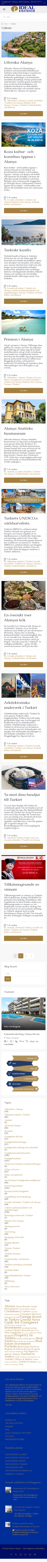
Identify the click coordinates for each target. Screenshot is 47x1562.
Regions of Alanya (14, 1349)
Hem (6, 24)
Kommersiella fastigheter (17, 1191)
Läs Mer (23, 113)
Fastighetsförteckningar (16, 1142)
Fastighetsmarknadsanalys (17, 1153)
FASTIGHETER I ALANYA (16, 1454)
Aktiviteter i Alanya (16, 100)
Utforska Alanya (18, 62)
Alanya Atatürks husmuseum (18, 431)
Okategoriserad (12, 1226)
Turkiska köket (12, 1270)
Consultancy (13, 1311)
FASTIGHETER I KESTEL (15, 1461)
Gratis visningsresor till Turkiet (18, 1433)
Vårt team (9, 1436)
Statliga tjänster (12, 1243)
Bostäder (9, 1131)
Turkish (17, 1357)
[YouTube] (26, 1555)
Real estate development (24, 1341)
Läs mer (8, 1405)
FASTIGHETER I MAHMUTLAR (18, 1470)
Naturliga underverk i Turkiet (19, 1215)
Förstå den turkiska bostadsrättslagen (23, 1164)
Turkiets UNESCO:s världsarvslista (21, 521)
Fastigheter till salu (14, 1137)
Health (7, 1325)
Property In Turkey (19, 1336)
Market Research (22, 1330)
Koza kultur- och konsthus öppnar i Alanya (19, 156)
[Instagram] (21, 1555)
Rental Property (32, 1349)
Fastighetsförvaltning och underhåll (21, 1147)
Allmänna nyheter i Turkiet (19, 561)
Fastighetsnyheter (13, 1158)
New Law (35, 1330)
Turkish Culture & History (19, 1359)
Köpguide (9, 1426)
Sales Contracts (10, 1352)
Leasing (25, 1328)
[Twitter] (16, 1555)
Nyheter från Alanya (21, 202)
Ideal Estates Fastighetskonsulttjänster (23, 1180)
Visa (21, 1364)
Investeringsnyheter (14, 1186)
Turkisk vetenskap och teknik (18, 1265)
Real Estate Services (28, 1346)
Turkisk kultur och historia (27, 474)
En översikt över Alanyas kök (17, 617)
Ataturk (10, 471)
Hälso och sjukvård (13, 379)
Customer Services (30, 1314)
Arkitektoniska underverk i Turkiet (20, 705)
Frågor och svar (33, 377)
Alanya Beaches (23, 1306)
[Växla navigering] (44, 3)
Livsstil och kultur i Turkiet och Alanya (22, 562)
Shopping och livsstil (14, 1237)
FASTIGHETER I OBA (14, 1467)
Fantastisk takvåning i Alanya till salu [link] (22, 1034)
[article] (23, 1023)
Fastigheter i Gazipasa (14, 1474)
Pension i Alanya (18, 339)
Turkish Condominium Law (30, 1357)
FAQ (7, 1429)
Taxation (19, 1351)
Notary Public (36, 1333)
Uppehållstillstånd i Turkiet (18, 1276)
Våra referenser (12, 1286)
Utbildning (10, 1281)
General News (30, 1320)
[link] (23, 1013)
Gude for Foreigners (21, 1322)
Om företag (10, 1232)
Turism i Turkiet (19, 105)
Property (9, 1335)
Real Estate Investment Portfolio (23, 1343)
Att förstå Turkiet (15, 838)
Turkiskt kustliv (17, 250)
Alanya (10, 1306)
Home (12, 1325)
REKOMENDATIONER (14, 1439)
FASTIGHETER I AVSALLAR (17, 1458)
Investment (13, 1327)
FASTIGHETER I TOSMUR (16, 1464)
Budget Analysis (30, 1309)
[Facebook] (11, 1555)
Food (16, 1317)
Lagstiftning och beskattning (18, 1197)
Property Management (26, 1338)
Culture (26, 1311)
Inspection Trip (21, 1325)
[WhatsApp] (30, 1555)
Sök (7, 979)
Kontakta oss (10, 1420)
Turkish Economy (27, 1361)
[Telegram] (35, 1555)
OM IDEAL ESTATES (14, 1423)
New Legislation (13, 1332)
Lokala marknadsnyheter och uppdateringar (18, 1209)
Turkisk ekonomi (12, 1254)
